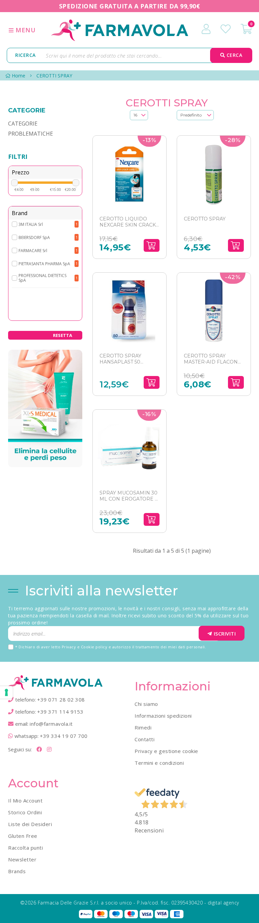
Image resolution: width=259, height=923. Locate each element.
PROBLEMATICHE (30, 133)
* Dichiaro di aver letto (110, 646)
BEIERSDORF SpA (34, 237)
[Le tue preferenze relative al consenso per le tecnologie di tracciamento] (6, 692)
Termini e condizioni (159, 762)
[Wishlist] (226, 29)
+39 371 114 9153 (60, 711)
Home (18, 75)
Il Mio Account (25, 800)
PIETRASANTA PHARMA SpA (44, 264)
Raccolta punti (25, 847)
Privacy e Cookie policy (85, 646)
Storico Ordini (25, 812)
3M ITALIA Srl (31, 224)
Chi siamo (146, 703)
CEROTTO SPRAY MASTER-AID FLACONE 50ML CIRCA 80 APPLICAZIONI (212, 359)
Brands (17, 871)
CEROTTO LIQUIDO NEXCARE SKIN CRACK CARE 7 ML (127, 222)
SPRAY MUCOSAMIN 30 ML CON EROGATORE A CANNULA (128, 496)
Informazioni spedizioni (163, 715)
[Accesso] (206, 29)
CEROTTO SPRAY (205, 219)
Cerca (233, 55)
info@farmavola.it (51, 723)
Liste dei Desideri (30, 824)
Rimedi (143, 727)
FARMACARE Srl (33, 250)
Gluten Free (22, 835)
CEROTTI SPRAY (54, 75)
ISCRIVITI (225, 633)
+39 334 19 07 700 (64, 735)
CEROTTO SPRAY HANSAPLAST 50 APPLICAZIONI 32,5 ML (127, 359)
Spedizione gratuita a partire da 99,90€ (129, 6)
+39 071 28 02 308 (61, 699)
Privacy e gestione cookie (166, 751)
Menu (25, 30)
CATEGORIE (22, 123)
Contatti (144, 739)
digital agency (223, 902)
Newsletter (22, 859)
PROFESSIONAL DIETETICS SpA (42, 277)
